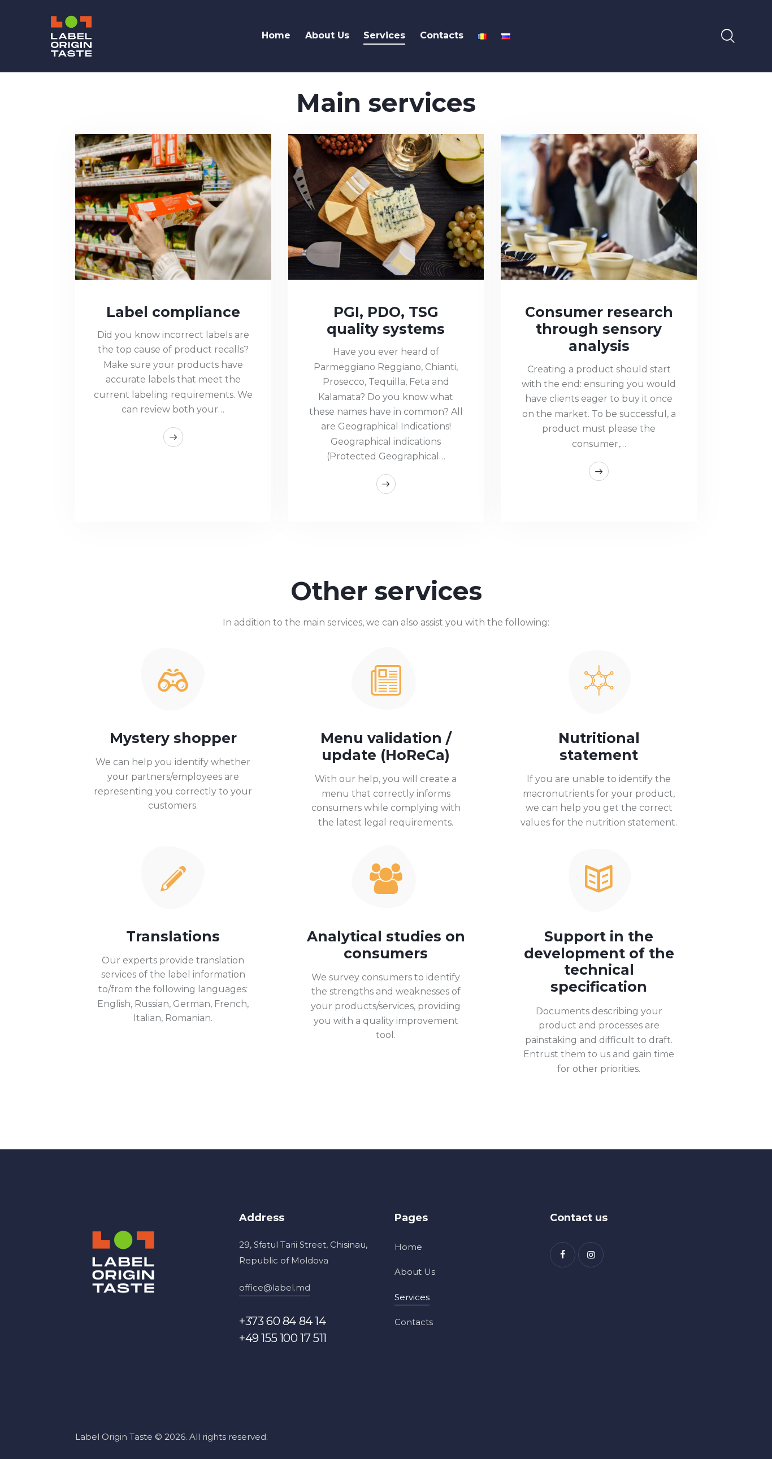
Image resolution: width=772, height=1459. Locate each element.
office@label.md (274, 1287)
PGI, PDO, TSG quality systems (386, 320)
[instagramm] (591, 1254)
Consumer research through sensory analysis (599, 328)
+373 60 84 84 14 (282, 1321)
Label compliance (173, 311)
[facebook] (562, 1254)
